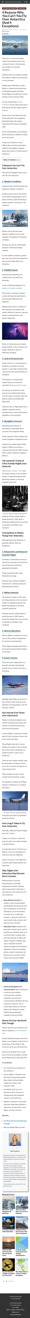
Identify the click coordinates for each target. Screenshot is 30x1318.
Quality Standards (15, 1314)
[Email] (12, 1281)
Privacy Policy (20, 1310)
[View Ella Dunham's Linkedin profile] (17, 1148)
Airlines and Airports (9, 8)
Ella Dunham (5, 31)
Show (18, 160)
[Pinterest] (9, 1281)
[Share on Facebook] (3, 1281)
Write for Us (15, 1312)
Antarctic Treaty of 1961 (13, 471)
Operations (22, 8)
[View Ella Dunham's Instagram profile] (13, 1148)
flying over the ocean (19, 385)
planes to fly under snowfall (12, 288)
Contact (13, 1310)
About (8, 1310)
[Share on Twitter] (6, 1281)
